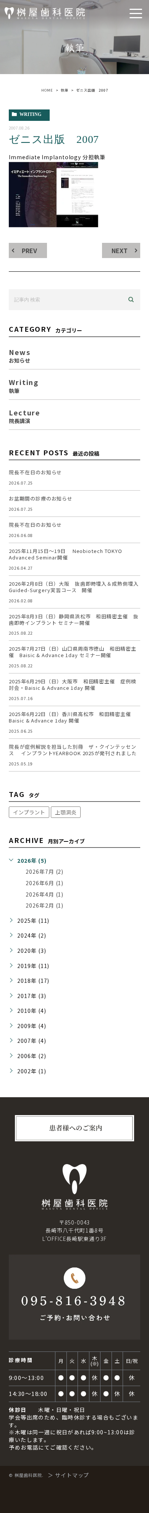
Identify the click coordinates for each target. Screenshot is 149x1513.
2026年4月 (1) (44, 894)
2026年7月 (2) (44, 871)
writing (30, 114)
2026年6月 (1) (44, 883)
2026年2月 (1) (44, 905)
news (19, 355)
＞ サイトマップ (68, 1475)
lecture (24, 415)
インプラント (29, 812)
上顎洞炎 (65, 812)
